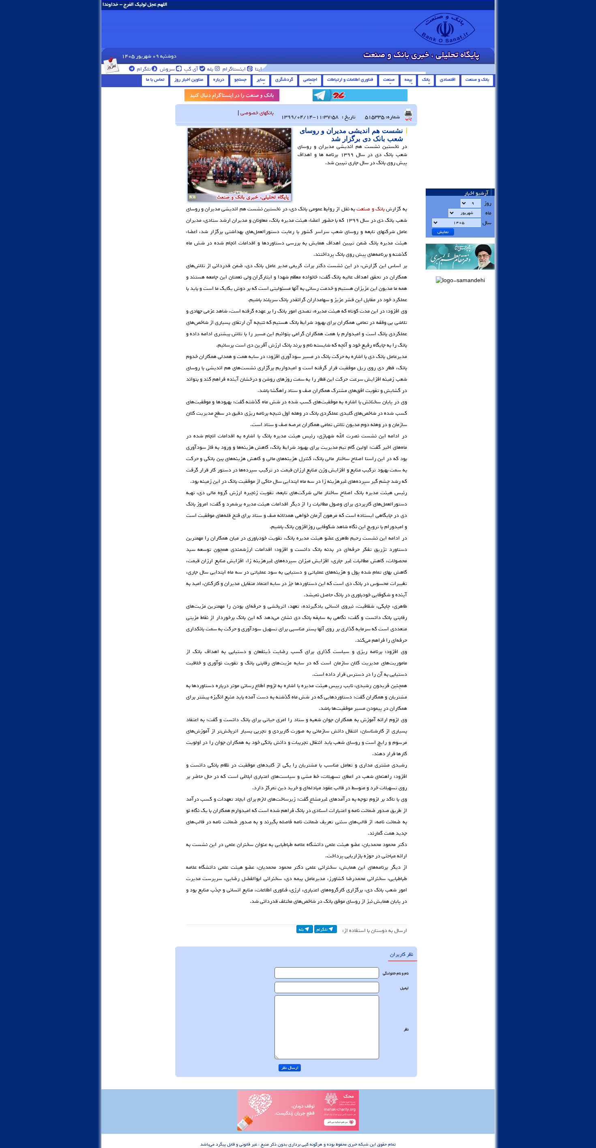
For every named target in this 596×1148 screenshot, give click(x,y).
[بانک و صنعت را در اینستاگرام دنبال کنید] (231, 96)
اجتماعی (310, 79)
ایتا (258, 69)
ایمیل (404, 988)
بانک (426, 79)
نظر (406, 1029)
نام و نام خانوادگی (396, 973)
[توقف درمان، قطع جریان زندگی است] (298, 1129)
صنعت (388, 79)
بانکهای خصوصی (257, 113)
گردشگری (284, 79)
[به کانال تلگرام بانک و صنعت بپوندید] (360, 96)
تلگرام (143, 69)
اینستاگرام (233, 69)
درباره (218, 79)
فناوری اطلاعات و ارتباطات (350, 79)
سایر (261, 79)
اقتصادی (447, 79)
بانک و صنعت (477, 79)
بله (209, 69)
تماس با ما (155, 79)
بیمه (408, 79)
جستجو (240, 79)
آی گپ (190, 69)
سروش (167, 69)
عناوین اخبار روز (188, 79)
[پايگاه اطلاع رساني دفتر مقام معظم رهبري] (460, 272)
